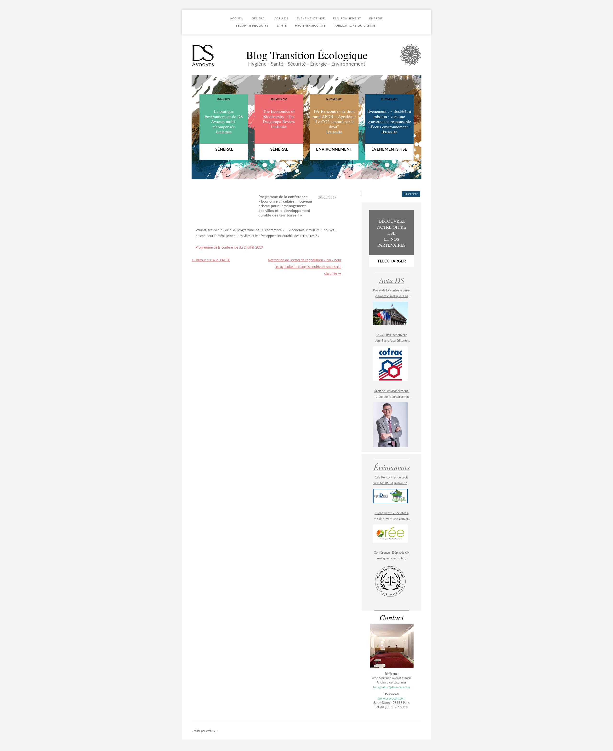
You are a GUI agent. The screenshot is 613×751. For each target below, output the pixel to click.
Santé (282, 25)
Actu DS (281, 18)
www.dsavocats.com (391, 698)
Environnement (347, 18)
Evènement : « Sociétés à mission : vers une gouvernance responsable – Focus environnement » (391, 517)
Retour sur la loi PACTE (211, 260)
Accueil (237, 18)
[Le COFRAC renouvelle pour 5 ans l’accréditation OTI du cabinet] (390, 363)
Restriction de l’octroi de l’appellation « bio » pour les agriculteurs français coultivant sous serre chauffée (304, 267)
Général (259, 18)
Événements (392, 467)
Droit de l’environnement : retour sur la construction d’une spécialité (391, 395)
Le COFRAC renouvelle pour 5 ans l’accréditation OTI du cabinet (392, 339)
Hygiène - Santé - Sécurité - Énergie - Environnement (306, 64)
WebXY (210, 730)
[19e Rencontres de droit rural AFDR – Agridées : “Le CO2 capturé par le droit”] (390, 496)
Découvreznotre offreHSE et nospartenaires (391, 240)
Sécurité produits (252, 25)
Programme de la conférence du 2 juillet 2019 (229, 247)
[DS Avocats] (203, 55)
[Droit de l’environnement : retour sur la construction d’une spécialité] (390, 424)
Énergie (376, 18)
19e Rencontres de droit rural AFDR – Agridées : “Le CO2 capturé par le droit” (391, 481)
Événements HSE (310, 18)
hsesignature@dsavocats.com (391, 687)
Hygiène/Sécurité (310, 25)
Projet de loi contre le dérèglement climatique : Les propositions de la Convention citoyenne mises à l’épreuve (391, 294)
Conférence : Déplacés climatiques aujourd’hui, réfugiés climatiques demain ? (391, 556)
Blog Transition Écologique (307, 55)
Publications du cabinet (355, 25)
